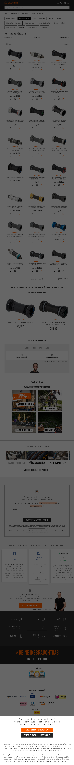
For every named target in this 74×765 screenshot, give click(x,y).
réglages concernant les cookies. (37, 724)
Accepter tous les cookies (35, 730)
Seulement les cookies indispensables (37, 735)
